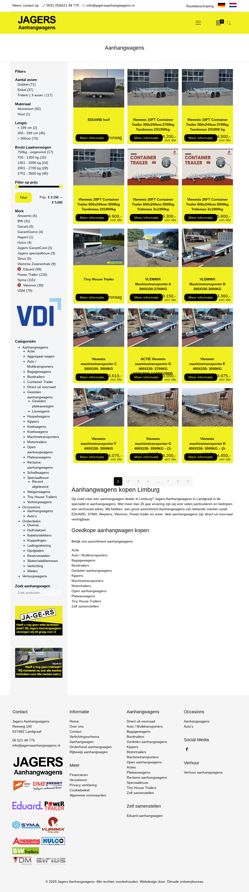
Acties (131, 767)
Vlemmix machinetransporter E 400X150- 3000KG (207, 364)
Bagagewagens (83, 560)
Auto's (32, 516)
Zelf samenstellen (85, 606)
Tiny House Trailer (99, 279)
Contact (75, 731)
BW (20, 221)
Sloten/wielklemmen (42, 561)
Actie (31, 351)
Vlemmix (29, 285)
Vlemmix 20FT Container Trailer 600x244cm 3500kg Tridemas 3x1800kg (207, 204)
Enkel (22, 90)
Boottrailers (36, 377)
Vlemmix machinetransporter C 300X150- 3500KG (99, 364)
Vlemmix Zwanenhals (34, 264)
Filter (23, 197)
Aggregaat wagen (40, 356)
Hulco (22, 242)
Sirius (22, 258)
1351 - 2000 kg (29, 163)
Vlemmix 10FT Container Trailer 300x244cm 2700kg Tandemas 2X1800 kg (207, 124)
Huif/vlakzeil (36, 530)
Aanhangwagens (35, 347)
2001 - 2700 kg (29, 168)
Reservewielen (38, 556)
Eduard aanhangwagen (145, 816)
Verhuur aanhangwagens (203, 772)
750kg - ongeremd (32, 152)
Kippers (33, 421)
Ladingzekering (39, 545)
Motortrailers (37, 442)
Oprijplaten (35, 551)
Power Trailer (28, 275)
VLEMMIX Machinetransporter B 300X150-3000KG (207, 284)
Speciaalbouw (38, 478)
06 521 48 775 (23, 740)
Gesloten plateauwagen (43, 403)
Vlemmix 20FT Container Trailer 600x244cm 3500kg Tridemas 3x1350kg (153, 204)
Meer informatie (92, 138)
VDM (21, 291)
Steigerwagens (38, 492)
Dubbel (23, 84)
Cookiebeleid (79, 790)
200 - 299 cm (28, 133)
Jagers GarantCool (32, 248)
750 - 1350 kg (28, 157)
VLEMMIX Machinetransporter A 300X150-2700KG (153, 284)
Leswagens (41, 411)
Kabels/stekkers (39, 535)
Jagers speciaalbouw (34, 253)
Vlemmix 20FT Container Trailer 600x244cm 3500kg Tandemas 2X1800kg (98, 204)
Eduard (28, 269)
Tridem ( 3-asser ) (31, 95)
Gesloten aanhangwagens (91, 570)
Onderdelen (31, 521)
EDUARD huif (99, 120)
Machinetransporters (87, 581)
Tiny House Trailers (86, 601)
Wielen (32, 571)
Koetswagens (37, 432)
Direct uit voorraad (41, 387)
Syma (22, 280)
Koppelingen (36, 540)
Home (74, 721)
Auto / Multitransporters (89, 555)
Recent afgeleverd (40, 484)
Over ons (77, 726)
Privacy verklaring (83, 785)
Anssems (25, 216)
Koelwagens (36, 426)
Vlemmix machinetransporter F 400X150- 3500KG (98, 443)
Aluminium (26, 109)
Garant (23, 226)
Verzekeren (78, 780)
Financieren (79, 775)
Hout (21, 114)
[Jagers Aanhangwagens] (36, 23)
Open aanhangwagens (89, 591)
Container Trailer (40, 382)
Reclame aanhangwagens (40, 464)
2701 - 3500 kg (29, 173)
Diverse (33, 525)
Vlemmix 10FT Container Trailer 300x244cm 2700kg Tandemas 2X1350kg (153, 124)
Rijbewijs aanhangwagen (89, 752)
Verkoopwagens (39, 502)
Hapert (23, 237)
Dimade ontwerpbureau (185, 881)
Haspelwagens (38, 416)
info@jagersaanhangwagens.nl (110, 5)
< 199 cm (25, 128)
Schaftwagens (38, 472)
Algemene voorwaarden (88, 795)
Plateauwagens (83, 596)
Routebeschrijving (200, 6)
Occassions (31, 507)
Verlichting (35, 566)
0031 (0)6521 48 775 (62, 5)
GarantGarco (28, 232)
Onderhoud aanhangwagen (91, 747)
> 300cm (24, 138)
